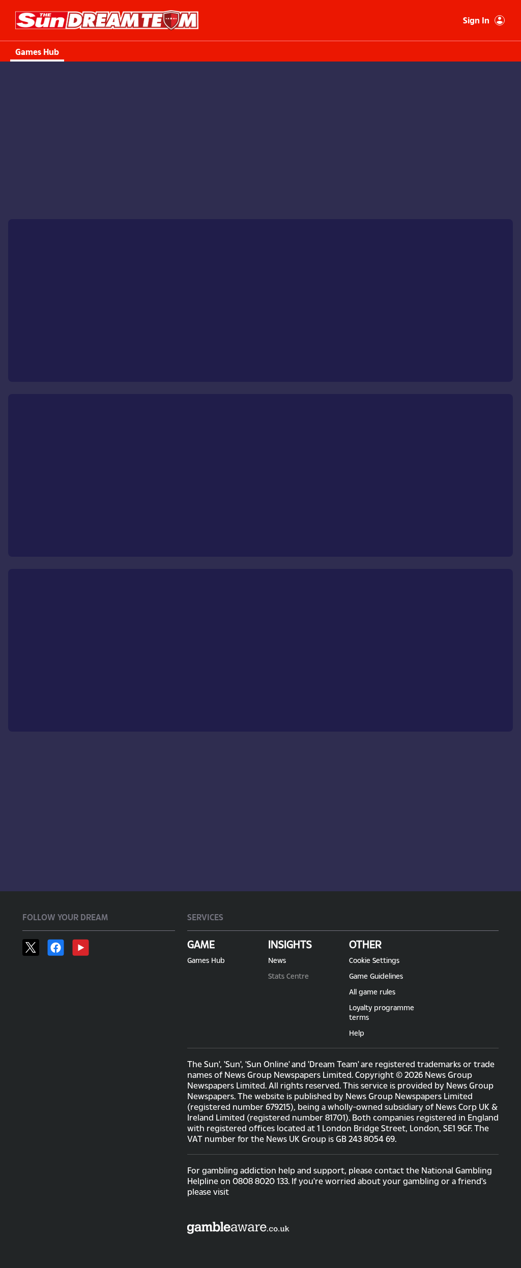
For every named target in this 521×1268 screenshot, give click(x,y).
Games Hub (37, 51)
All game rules (372, 992)
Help (356, 1033)
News (277, 960)
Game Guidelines (376, 976)
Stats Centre (288, 976)
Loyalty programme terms (381, 1012)
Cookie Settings (374, 960)
